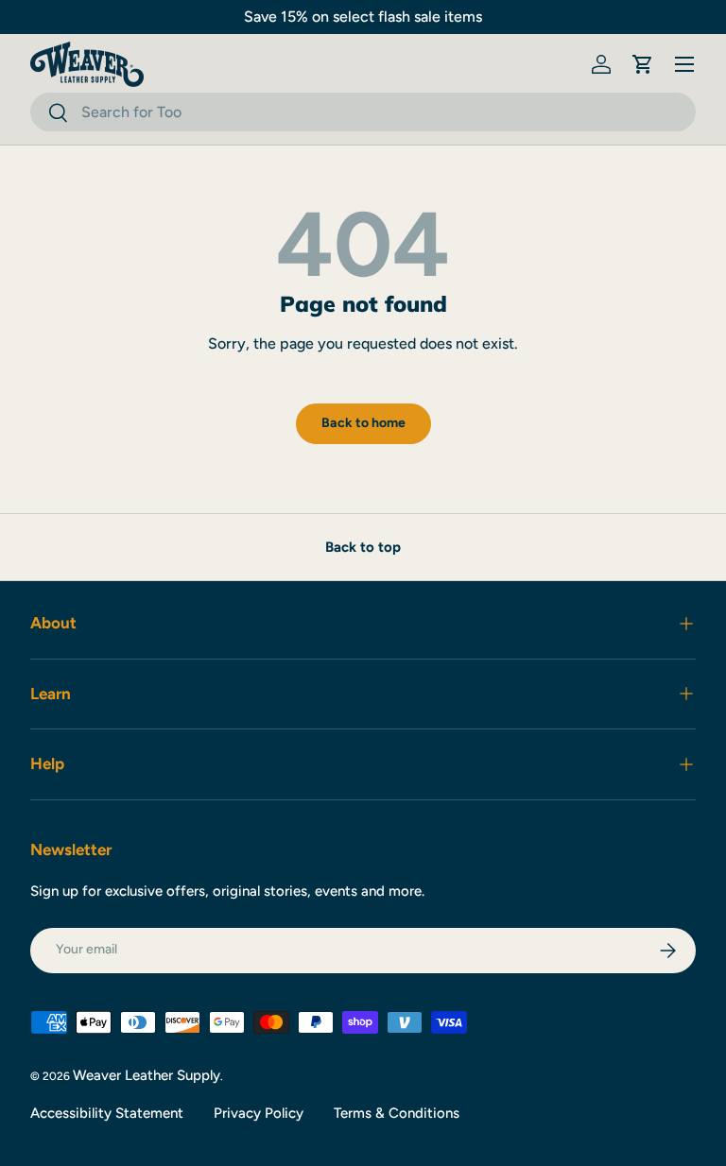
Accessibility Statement (106, 1113)
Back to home (363, 423)
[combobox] (363, 112)
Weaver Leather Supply (146, 1075)
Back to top (363, 547)
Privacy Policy (258, 1113)
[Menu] (684, 64)
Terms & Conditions (396, 1113)
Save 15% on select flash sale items (363, 17)
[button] (643, 64)
